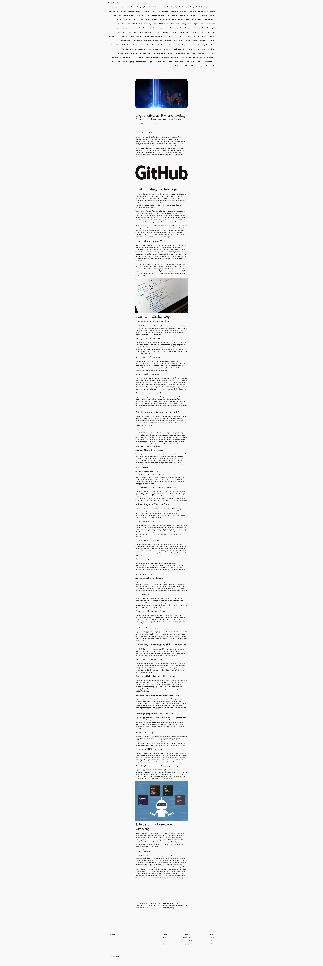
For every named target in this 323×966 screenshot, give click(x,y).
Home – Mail (137, 28)
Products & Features (153, 57)
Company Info (203, 11)
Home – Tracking (192, 32)
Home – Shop (149, 32)
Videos (193, 66)
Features (174, 15)
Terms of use (184, 62)
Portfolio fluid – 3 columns (162, 40)
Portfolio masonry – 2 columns (182, 49)
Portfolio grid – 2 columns (167, 45)
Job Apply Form (123, 36)
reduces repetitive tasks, (143, 330)
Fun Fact (119, 19)
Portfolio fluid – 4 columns (181, 40)
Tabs (164, 62)
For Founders (191, 15)
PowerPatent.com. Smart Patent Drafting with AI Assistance (188, 53)
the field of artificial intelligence (156, 137)
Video (187, 66)
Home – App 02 (210, 19)
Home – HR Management (122, 28)
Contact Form (116, 15)
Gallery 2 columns (130, 19)
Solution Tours (141, 62)
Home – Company (145, 24)
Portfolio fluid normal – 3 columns (119, 45)
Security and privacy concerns (160, 220)
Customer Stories (129, 15)
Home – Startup (178, 32)
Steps (150, 62)
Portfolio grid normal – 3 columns (133, 49)
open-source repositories (143, 513)
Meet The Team (156, 36)
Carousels (145, 11)
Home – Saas (120, 32)
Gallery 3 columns (144, 19)
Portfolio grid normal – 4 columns (158, 49)
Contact (212, 11)
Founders (212, 15)
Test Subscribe (210, 62)
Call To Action (129, 11)
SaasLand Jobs (185, 57)
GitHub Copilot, (169, 141)
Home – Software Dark (163, 32)
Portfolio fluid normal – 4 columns (144, 45)
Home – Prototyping (208, 28)
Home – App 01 (197, 19)
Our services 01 (125, 40)
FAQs (167, 15)
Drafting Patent (160, 123)
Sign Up (131, 62)
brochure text (210, 7)
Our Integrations (199, 36)
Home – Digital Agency (196, 24)
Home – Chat (120, 24)
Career (138, 11)
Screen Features (209, 57)
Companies (192, 11)
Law (132, 36)
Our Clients (188, 36)
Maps (147, 36)
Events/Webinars (158, 15)
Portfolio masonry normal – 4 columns (153, 53)
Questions (165, 57)
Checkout (174, 11)
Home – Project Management (190, 28)
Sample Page (197, 57)
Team (170, 62)
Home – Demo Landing (178, 24)
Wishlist (212, 66)
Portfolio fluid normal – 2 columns (203, 40)
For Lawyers (202, 15)
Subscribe (157, 62)
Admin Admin (150, 123)
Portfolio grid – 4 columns (206, 45)
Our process (211, 36)
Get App (155, 19)
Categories (165, 11)
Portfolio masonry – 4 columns (127, 53)
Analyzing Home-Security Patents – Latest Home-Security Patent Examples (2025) (165, 7)
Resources (174, 57)
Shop (112, 62)
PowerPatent (113, 3)
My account (168, 36)
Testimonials (179, 66)
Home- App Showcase (207, 32)
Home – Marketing (149, 28)
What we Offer (203, 66)
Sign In (124, 62)
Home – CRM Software (161, 24)
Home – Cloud (132, 24)
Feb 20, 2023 (139, 123)
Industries (111, 36)
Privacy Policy (128, 57)
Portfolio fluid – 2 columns (142, 40)
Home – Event (210, 24)
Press (213, 53)
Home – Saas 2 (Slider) (135, 32)
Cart (153, 11)
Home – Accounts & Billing (181, 19)
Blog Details (200, 7)
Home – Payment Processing (168, 28)
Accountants (124, 7)
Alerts (133, 7)
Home (162, 19)
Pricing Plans (116, 57)
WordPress (119, 956)
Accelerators (113, 7)
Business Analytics (115, 11)
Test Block (199, 62)
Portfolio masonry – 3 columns (204, 49)
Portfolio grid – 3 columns (187, 45)
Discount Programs (143, 15)
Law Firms (139, 36)
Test (192, 62)
